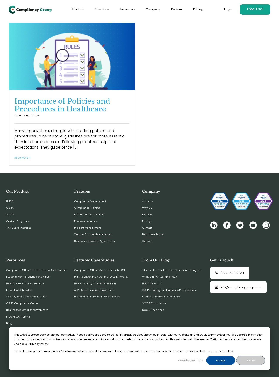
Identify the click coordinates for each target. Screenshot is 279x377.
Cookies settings (190, 360)
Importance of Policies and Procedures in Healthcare (62, 104)
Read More (21, 158)
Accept (220, 360)
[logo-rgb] (31, 7)
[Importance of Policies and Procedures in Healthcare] (72, 56)
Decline (250, 360)
